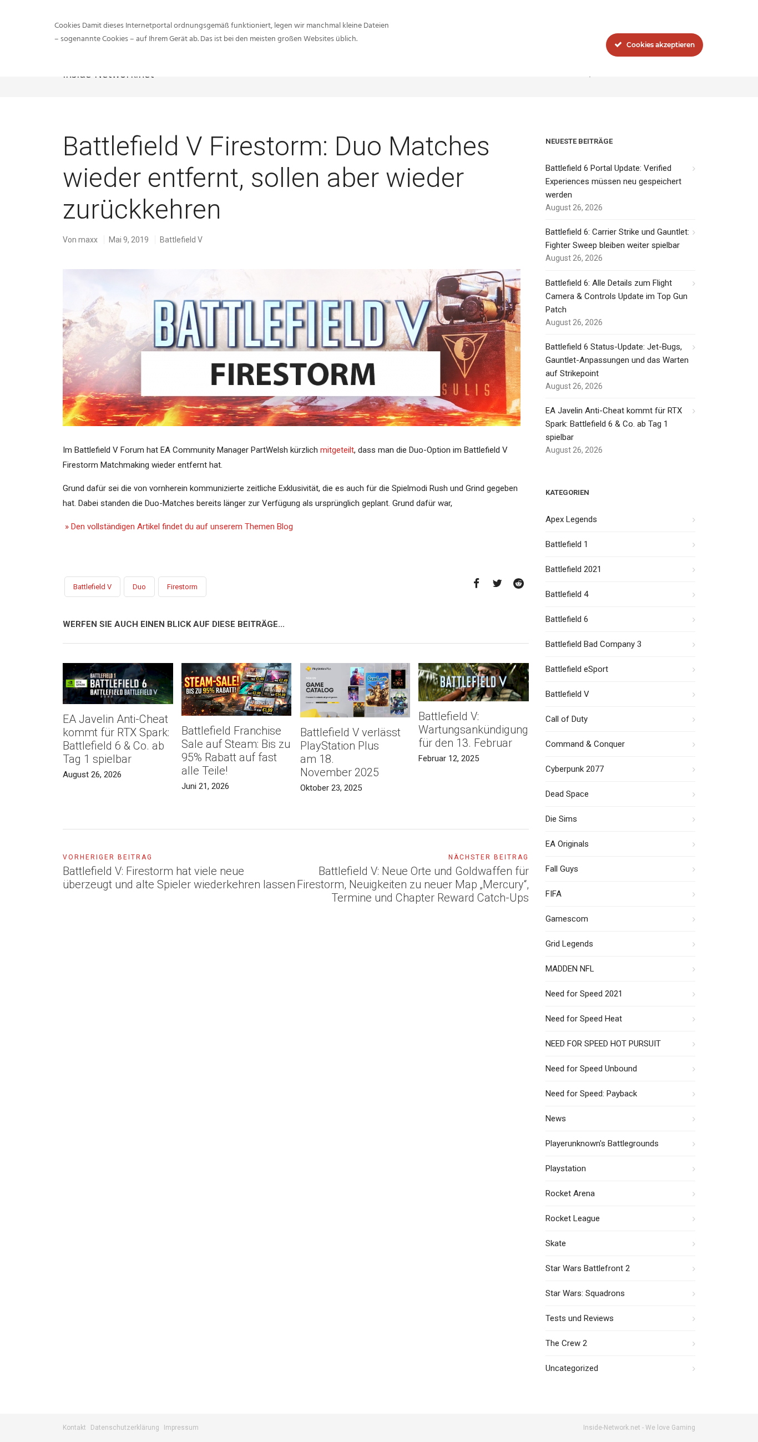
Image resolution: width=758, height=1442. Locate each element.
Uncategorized (571, 1368)
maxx (88, 239)
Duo (139, 587)
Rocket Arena (570, 1193)
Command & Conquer (585, 744)
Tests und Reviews (579, 1318)
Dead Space (567, 794)
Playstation (565, 1168)
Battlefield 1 (566, 544)
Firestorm (182, 587)
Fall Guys (561, 869)
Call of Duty (566, 719)
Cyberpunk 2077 (574, 769)
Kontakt (74, 1427)
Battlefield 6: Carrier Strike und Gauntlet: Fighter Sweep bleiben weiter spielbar (617, 238)
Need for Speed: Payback (591, 1094)
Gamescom (566, 919)
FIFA (553, 894)
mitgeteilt (337, 450)
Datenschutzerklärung (124, 1427)
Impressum (181, 1427)
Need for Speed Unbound (591, 1069)
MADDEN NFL (569, 969)
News (555, 1119)
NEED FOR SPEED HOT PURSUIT (603, 1044)
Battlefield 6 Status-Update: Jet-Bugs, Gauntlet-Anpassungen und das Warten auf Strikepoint (617, 360)
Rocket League (572, 1218)
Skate (555, 1243)
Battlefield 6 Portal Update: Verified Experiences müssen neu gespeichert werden (613, 181)
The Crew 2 (566, 1343)
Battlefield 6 (566, 619)
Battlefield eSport (576, 669)
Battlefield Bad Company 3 (593, 644)
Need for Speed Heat (583, 1019)
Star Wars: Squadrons (585, 1293)
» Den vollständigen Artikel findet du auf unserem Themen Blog (178, 527)
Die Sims (561, 819)
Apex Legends (571, 519)
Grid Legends (569, 944)
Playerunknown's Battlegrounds (602, 1143)
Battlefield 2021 (573, 569)
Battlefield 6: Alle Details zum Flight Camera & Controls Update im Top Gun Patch (616, 296)
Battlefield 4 (566, 594)
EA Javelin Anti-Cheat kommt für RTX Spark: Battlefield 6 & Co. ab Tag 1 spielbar (613, 424)
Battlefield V (181, 239)
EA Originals (567, 844)
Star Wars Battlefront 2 (587, 1268)
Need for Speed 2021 (584, 994)
